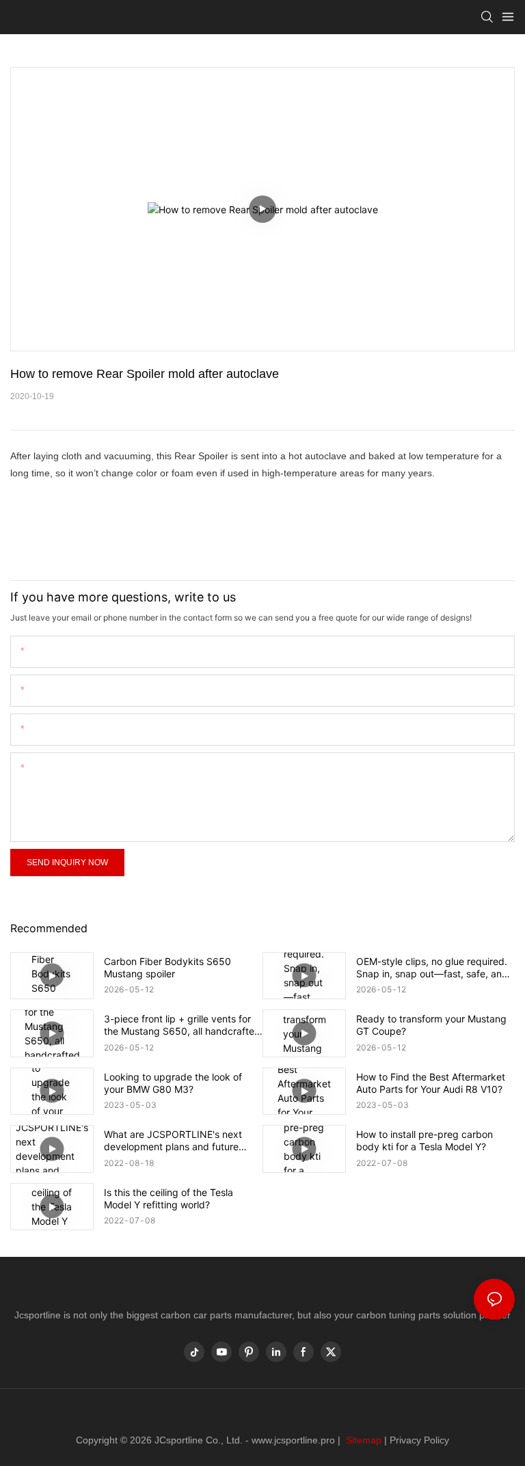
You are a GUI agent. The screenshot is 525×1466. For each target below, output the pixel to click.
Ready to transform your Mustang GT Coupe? (431, 1025)
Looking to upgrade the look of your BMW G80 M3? (173, 1083)
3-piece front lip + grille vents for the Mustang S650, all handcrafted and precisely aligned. (182, 1025)
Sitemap (362, 1440)
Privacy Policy (419, 1440)
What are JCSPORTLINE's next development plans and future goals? (173, 1140)
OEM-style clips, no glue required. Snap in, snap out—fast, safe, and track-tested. (432, 967)
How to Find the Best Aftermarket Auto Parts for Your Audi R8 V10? (430, 1083)
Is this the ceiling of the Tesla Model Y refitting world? (168, 1198)
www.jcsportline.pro (293, 1440)
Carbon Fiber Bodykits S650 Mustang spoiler (167, 967)
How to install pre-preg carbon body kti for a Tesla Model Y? (424, 1140)
